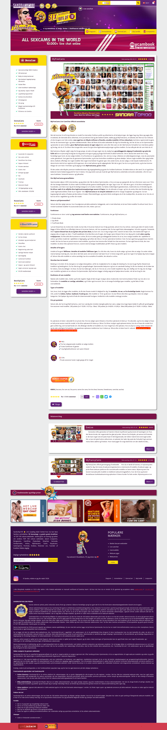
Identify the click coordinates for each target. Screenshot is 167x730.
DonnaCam (122, 31)
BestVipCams (19, 281)
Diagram (92, 31)
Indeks (113, 562)
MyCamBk (136, 31)
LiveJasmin (150, 31)
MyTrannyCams (93, 460)
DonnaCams (19, 121)
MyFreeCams (58, 58)
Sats (86, 397)
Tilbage (57, 404)
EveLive (89, 427)
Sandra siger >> (28, 131)
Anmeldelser (106, 31)
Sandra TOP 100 (24, 5)
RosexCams (19, 201)
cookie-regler (139, 589)
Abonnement (53, 560)
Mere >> (149, 449)
